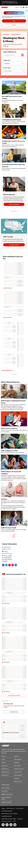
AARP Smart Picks (6, 772)
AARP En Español (18, 759)
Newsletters (17, 762)
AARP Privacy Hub (10, 808)
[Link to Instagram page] (11, 824)
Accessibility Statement (7, 811)
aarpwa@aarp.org (7, 553)
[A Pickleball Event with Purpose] (14, 111)
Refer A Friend (17, 765)
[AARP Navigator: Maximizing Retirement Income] (14, 391)
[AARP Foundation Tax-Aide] (14, 441)
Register (17, 7)
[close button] (26, 11)
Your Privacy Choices (6, 821)
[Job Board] (14, 489)
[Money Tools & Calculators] (14, 418)
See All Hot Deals (14, 711)
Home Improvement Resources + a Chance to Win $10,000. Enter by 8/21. (10, 2)
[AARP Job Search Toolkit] (14, 518)
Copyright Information (7, 816)
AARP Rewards (5, 768)
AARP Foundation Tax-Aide (9, 450)
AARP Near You (5, 775)
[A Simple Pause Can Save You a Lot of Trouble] (14, 132)
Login (21, 7)
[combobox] (14, 55)
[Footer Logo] (14, 746)
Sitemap (3, 808)
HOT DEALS (7, 703)
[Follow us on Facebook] (3, 824)
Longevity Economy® (6, 802)
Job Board (4, 499)
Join (14, 20)
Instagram (12, 565)
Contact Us (16, 756)
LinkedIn (15, 565)
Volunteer (4, 762)
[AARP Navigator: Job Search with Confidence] (14, 462)
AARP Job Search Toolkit (8, 527)
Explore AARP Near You (9, 52)
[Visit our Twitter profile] (7, 824)
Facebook (3, 565)
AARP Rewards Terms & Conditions (9, 813)
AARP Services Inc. (18, 781)
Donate (3, 759)
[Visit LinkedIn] (14, 824)
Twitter (6, 565)
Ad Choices (20, 818)
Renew (14, 25)
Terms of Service (19, 808)
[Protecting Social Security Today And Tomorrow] (14, 155)
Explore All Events (7, 370)
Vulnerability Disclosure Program (9, 818)
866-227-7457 (6, 549)
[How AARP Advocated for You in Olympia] (14, 87)
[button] (26, 7)
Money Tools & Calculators (9, 428)
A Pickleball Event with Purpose (11, 120)
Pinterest (9, 565)
